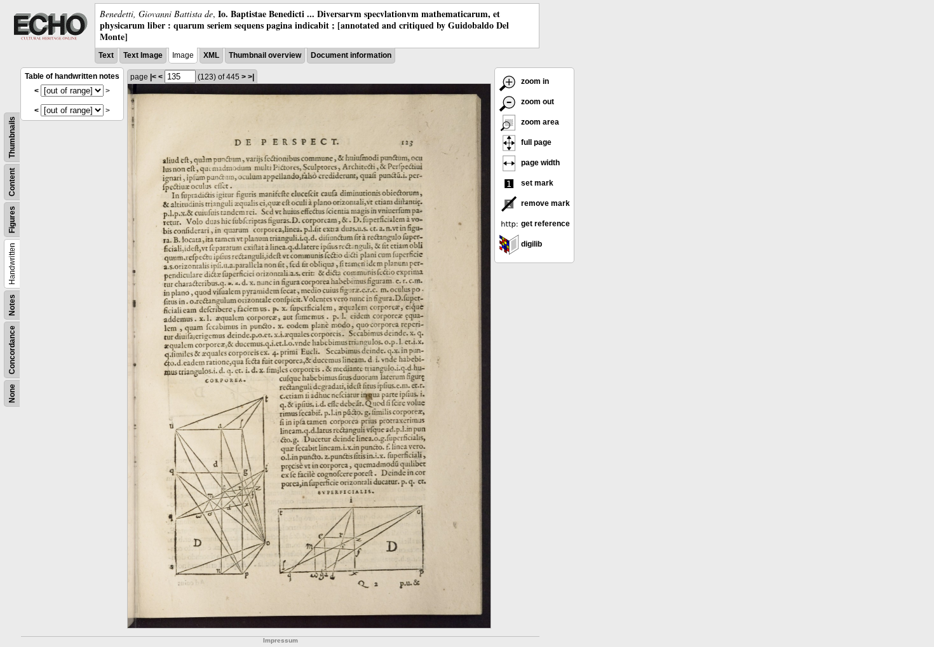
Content (12, 182)
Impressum (280, 640)
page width (539, 162)
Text (106, 55)
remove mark (544, 203)
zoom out (536, 101)
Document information (351, 55)
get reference (544, 223)
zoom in (534, 81)
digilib (530, 244)
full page (535, 142)
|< (153, 76)
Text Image (143, 55)
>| (251, 76)
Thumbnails (12, 137)
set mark (536, 183)
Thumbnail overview (265, 55)
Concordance (12, 349)
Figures (12, 219)
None (12, 393)
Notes (12, 305)
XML (211, 55)
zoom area (539, 122)
